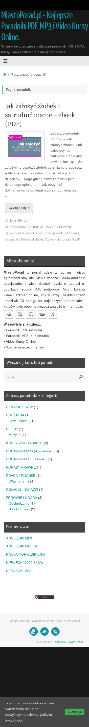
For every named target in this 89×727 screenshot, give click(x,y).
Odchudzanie (19, 503)
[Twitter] (44, 631)
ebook (30, 233)
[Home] (4, 74)
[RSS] (55, 631)
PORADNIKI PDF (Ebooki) (26, 226)
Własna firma (19, 481)
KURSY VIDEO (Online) (24, 442)
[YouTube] (33, 631)
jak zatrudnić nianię (66, 233)
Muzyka (15, 434)
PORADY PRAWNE (59, 226)
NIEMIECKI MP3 (18, 570)
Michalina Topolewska (46, 239)
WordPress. (76, 642)
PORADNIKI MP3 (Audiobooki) (30, 451)
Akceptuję (74, 712)
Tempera (59, 642)
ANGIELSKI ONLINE (22, 546)
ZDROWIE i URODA (21, 497)
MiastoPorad (18, 220)
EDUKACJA (15, 415)
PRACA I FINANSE (20, 475)
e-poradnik (17, 233)
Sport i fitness (19, 509)
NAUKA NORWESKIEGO (25, 554)
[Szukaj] (80, 377)
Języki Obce (18, 420)
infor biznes (44, 233)
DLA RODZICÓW (19, 406)
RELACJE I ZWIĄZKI (22, 489)
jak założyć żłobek (17, 239)
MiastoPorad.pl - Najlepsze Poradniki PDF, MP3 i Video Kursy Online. (44, 26)
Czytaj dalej (17, 207)
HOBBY (12, 429)
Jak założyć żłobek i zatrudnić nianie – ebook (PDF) (40, 115)
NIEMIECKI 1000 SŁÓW (25, 562)
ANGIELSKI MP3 (19, 538)
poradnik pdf (71, 239)
